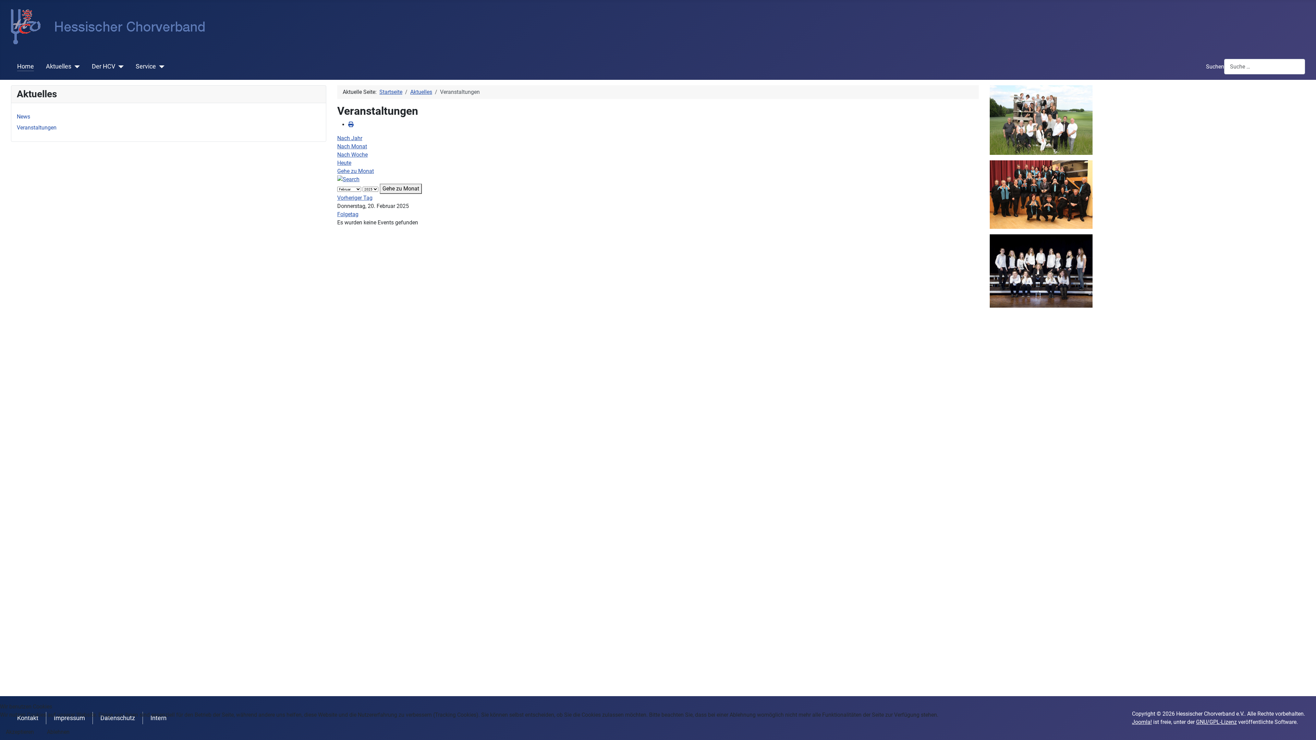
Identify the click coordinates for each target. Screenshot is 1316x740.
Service (146, 66)
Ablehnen (58, 732)
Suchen (1215, 66)
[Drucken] (351, 124)
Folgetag (347, 214)
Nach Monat (352, 146)
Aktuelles (58, 66)
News (23, 116)
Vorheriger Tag (355, 198)
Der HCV (103, 66)
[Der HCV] (119, 66)
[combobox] (1264, 66)
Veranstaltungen (37, 127)
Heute (344, 163)
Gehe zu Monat (355, 171)
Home (25, 66)
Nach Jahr (349, 138)
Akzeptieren (20, 732)
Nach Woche (352, 154)
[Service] (160, 66)
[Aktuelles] (75, 66)
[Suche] (348, 179)
